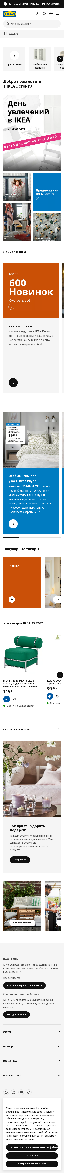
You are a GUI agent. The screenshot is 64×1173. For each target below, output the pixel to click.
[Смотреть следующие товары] (60, 59)
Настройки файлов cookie (32, 1163)
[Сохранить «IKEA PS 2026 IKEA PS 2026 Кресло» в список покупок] (14, 699)
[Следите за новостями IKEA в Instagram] (13, 1092)
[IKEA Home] (9, 14)
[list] (32, 58)
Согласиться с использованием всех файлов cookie (34, 1147)
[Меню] (57, 13)
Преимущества (11, 977)
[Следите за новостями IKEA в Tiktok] (29, 1092)
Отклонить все (32, 1155)
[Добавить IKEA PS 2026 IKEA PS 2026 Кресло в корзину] (6, 699)
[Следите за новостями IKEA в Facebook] (6, 1092)
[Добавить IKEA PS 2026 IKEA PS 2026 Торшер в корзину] (50, 696)
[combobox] (31, 24)
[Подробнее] (32, 779)
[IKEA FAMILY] (47, 192)
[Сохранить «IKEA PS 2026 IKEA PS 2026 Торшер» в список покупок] (57, 696)
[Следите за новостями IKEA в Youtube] (21, 1092)
